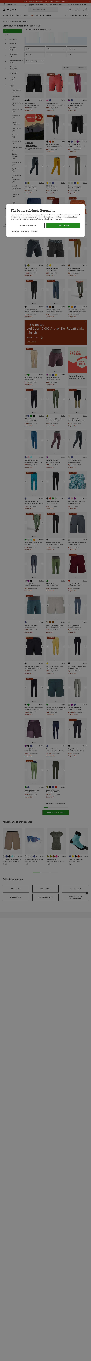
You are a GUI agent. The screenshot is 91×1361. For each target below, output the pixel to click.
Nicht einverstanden (28, 225)
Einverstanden (63, 225)
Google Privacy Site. (55, 219)
